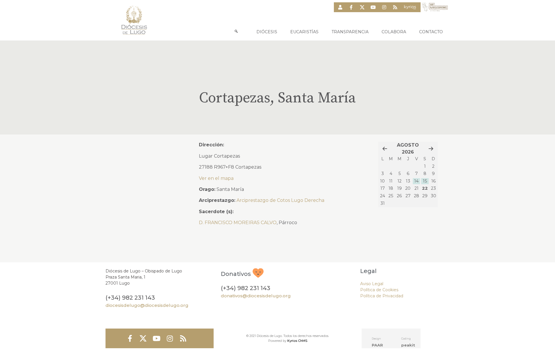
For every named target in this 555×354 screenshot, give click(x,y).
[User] (340, 7)
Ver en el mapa (216, 178)
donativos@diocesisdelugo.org (256, 295)
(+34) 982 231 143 (130, 297)
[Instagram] (384, 7)
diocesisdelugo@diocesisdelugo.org (147, 305)
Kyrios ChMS (297, 341)
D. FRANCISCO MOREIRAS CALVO (238, 222)
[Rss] (395, 7)
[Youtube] (373, 7)
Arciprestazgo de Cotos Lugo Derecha (280, 200)
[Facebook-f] (351, 7)
